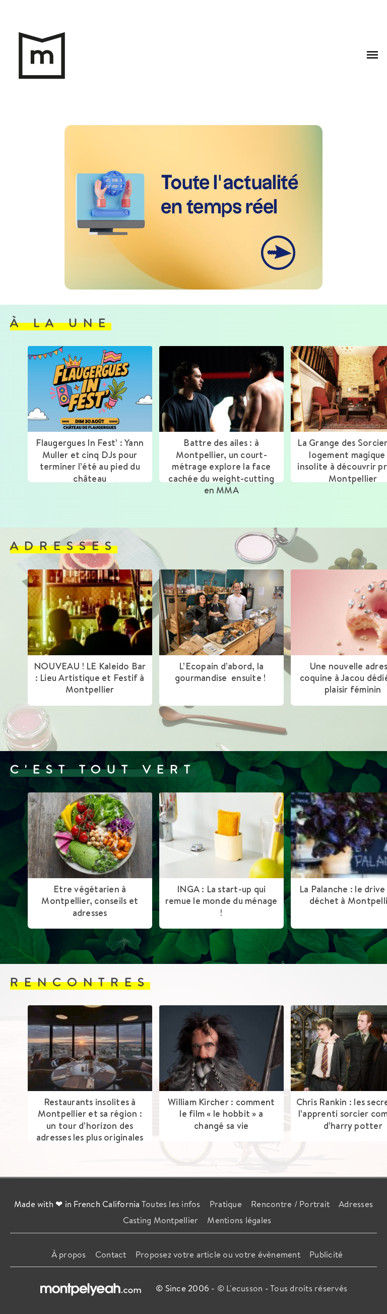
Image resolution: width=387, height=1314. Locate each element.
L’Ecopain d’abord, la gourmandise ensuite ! (221, 672)
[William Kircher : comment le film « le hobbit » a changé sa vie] (221, 1047)
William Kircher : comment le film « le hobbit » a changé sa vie (221, 1114)
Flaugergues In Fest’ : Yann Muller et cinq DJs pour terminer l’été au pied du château (90, 460)
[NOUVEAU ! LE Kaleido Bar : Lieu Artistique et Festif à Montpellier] (90, 611)
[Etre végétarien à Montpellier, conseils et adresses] (90, 834)
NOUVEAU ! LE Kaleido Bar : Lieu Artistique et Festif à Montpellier (90, 678)
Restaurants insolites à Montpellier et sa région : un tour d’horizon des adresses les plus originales (90, 1120)
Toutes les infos (171, 1204)
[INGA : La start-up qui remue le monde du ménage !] (221, 834)
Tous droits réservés (308, 1288)
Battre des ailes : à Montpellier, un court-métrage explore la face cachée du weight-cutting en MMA (221, 466)
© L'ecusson (240, 1288)
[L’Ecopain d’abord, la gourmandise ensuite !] (221, 611)
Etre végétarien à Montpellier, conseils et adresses (89, 901)
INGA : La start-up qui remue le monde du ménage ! (221, 901)
